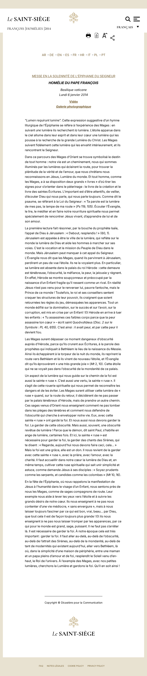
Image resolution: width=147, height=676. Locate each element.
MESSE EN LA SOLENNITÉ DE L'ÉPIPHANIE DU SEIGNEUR (73, 76)
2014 (48, 28)
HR (82, 55)
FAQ (41, 666)
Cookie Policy (76, 666)
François (16, 28)
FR (74, 55)
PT (103, 55)
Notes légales (55, 666)
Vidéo (73, 101)
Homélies (35, 28)
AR (44, 55)
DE (52, 55)
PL (96, 55)
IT (89, 55)
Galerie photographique (73, 106)
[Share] (124, 38)
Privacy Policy (96, 666)
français (125, 28)
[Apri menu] (136, 19)
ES (67, 55)
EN (59, 55)
